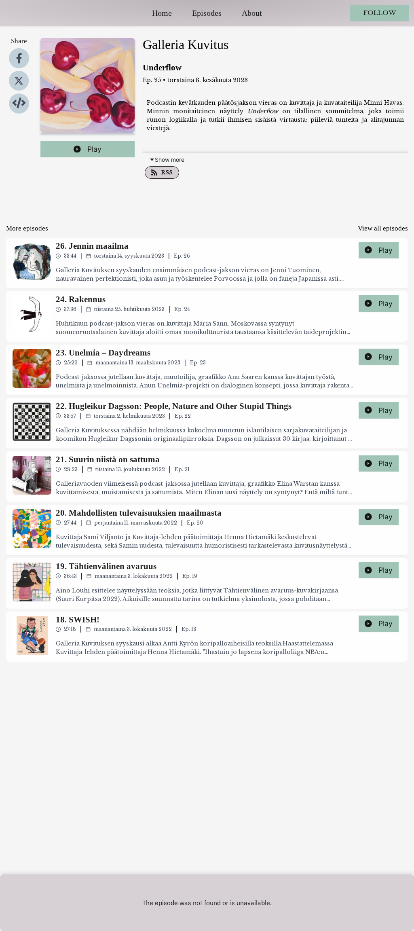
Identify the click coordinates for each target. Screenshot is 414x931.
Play (94, 149)
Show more (169, 159)
